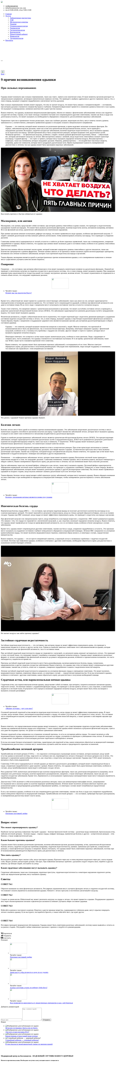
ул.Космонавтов (11, 6)
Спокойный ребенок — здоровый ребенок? (22, 1040)
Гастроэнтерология (17, 30)
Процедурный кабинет (19, 34)
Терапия (13, 24)
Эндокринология (16, 38)
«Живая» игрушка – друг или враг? (19, 708)
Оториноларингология (19, 26)
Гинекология (15, 28)
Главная (8, 14)
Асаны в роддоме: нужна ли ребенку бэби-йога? (28, 988)
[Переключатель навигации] (2, 60)
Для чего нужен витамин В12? (17, 1032)
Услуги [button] (8, 16)
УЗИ (11, 20)
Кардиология (15, 32)
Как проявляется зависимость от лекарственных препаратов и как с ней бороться (41, 1003)
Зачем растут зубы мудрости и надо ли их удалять (29, 972)
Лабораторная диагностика (20, 18)
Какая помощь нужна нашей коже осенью (21, 1036)
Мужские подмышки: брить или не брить (21, 1028)
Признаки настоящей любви (16, 813)
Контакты (9, 40)
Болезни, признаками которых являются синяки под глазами (28, 497)
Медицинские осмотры (19, 22)
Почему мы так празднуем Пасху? (18, 293)
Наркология (14, 36)
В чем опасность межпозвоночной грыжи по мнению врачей (29, 1044)
